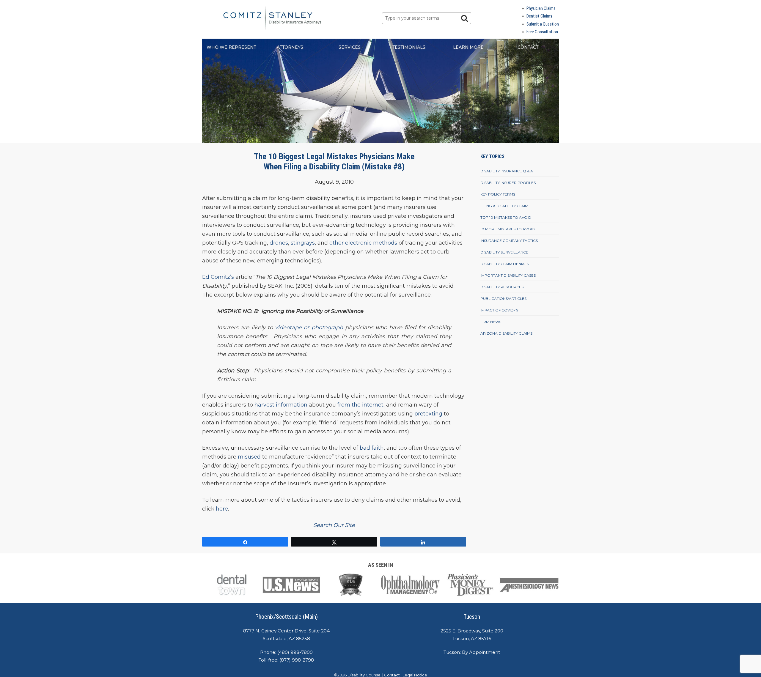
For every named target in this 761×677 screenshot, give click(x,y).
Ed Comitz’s (218, 277)
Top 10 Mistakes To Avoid (505, 217)
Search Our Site (334, 525)
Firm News (490, 321)
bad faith (372, 448)
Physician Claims (541, 8)
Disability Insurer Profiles (508, 182)
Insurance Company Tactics (509, 240)
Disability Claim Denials (504, 264)
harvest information (280, 405)
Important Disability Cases (508, 275)
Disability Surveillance (504, 252)
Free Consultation (542, 31)
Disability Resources (501, 287)
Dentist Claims (539, 16)
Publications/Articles (503, 298)
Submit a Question (542, 24)
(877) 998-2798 (296, 660)
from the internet (360, 405)
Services (350, 47)
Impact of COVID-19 (499, 310)
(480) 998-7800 (295, 652)
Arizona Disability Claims (506, 333)
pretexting (428, 413)
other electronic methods (363, 243)
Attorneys (290, 47)
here (222, 509)
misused (249, 457)
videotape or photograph (309, 327)
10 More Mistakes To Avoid (507, 229)
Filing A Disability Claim (504, 206)
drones (279, 243)
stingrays (303, 243)
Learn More (468, 47)
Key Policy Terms (497, 194)
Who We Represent (231, 47)
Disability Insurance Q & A (506, 171)
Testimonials (408, 47)
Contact (528, 47)
